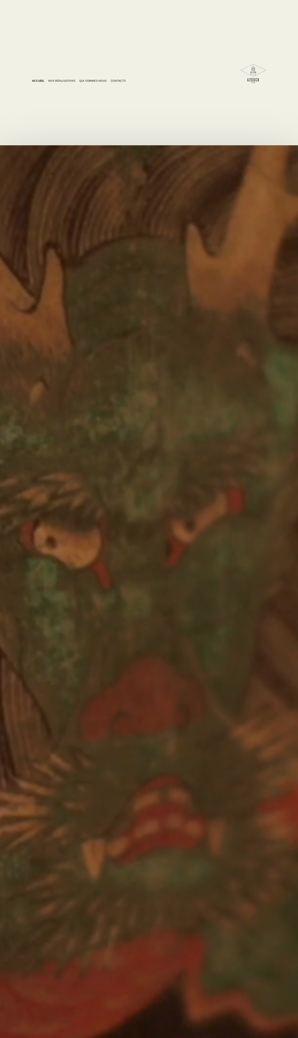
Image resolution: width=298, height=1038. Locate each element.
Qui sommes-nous (93, 80)
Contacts (118, 80)
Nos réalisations (61, 80)
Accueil (38, 80)
